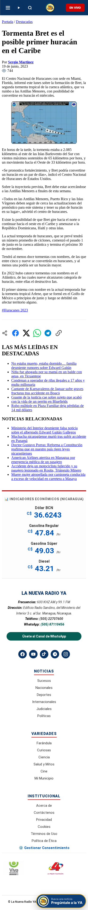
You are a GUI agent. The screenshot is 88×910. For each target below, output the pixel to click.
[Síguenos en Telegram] (55, 654)
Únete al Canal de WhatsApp (44, 636)
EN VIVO (75, 7)
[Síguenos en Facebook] (22, 654)
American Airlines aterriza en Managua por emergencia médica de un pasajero (43, 460)
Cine (44, 771)
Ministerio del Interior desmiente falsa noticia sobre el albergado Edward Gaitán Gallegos (44, 430)
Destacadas (24, 22)
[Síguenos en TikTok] (44, 654)
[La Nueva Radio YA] (50, 7)
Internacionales (44, 702)
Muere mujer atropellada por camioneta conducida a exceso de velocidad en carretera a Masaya (48, 476)
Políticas (44, 716)
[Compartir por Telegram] (48, 333)
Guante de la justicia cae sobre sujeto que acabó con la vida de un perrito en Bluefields (46, 399)
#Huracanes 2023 (15, 310)
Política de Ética (44, 841)
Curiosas (44, 750)
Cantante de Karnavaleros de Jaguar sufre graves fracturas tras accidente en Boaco (47, 391)
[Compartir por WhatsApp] (37, 333)
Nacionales (44, 688)
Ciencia (44, 757)
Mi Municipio (44, 778)
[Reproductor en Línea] (18, 7)
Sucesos (44, 681)
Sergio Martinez (21, 62)
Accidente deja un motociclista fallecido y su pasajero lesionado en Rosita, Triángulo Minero (46, 468)
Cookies (44, 827)
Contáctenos (44, 812)
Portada (7, 22)
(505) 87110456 (52, 624)
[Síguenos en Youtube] (33, 654)
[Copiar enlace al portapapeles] (59, 333)
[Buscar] (29, 7)
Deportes (44, 695)
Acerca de (44, 805)
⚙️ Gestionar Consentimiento (44, 848)
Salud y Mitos (44, 764)
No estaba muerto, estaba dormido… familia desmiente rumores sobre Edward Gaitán (44, 365)
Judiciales (44, 709)
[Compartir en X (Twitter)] (26, 333)
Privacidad (44, 820)
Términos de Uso (44, 834)
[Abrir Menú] (8, 8)
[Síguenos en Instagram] (65, 654)
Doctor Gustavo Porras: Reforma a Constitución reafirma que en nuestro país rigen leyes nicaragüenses (46, 449)
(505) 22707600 (51, 619)
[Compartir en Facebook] (15, 333)
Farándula (44, 743)
